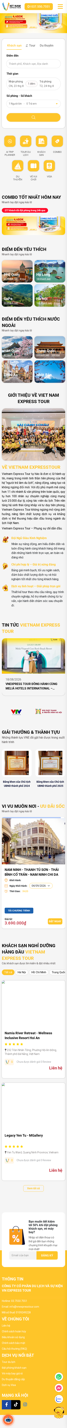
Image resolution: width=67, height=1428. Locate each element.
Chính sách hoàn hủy (14, 1331)
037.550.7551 (40, 6)
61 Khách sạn (11, 278)
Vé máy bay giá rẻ (12, 1373)
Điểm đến (12, 55)
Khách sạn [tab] (14, 45)
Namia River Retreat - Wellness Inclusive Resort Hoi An (28, 1035)
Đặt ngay (55, 921)
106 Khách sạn (44, 303)
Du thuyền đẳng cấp (13, 1379)
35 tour (40, 379)
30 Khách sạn (11, 303)
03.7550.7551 (19, 1300)
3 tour (57, 303)
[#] (17, 711)
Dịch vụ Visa (9, 1385)
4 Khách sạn (42, 355)
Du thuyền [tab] (46, 45)
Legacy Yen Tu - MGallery (24, 1135)
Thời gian (12, 73)
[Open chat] (8, 1420)
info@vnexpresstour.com (24, 1306)
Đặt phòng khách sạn (14, 1367)
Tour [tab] (31, 45)
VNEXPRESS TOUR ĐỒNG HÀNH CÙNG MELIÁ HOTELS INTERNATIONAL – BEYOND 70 (31, 686)
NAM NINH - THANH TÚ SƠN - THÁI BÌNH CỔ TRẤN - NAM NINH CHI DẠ (32, 872)
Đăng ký (47, 1255)
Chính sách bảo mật (13, 1342)
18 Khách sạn (43, 278)
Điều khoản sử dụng (13, 1337)
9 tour (7, 379)
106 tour (55, 355)
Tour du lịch (8, 1361)
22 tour (7, 355)
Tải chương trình (19, 910)
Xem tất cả (33, 1188)
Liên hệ (6, 1325)
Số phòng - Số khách (19, 96)
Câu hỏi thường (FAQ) (14, 1348)
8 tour (23, 278)
